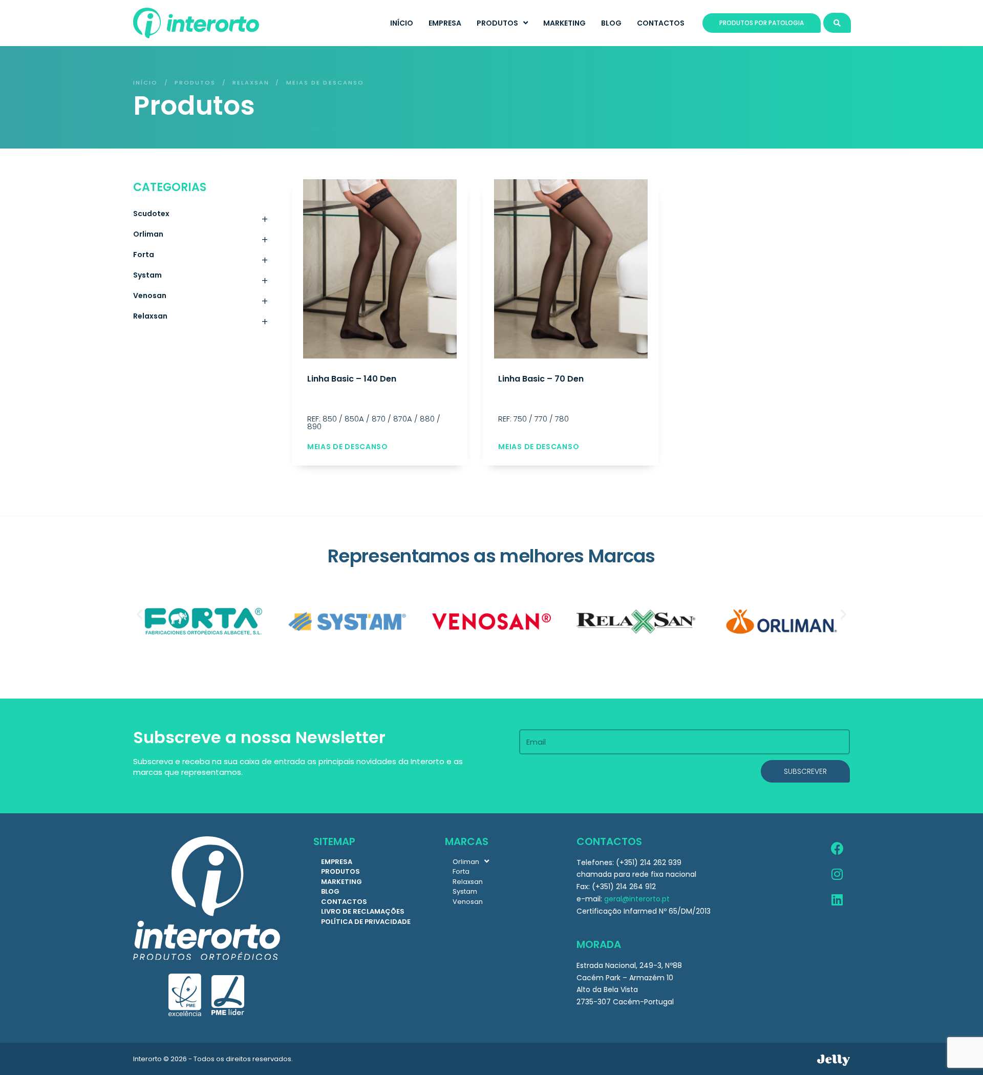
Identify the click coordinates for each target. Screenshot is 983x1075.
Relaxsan (251, 82)
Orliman (200, 236)
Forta (200, 257)
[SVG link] (833, 1060)
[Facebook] (837, 849)
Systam (200, 277)
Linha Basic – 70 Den (541, 379)
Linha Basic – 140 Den (351, 379)
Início (145, 82)
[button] (139, 613)
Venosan (200, 298)
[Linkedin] (837, 900)
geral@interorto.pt (637, 899)
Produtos (195, 82)
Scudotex (200, 216)
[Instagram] (837, 875)
